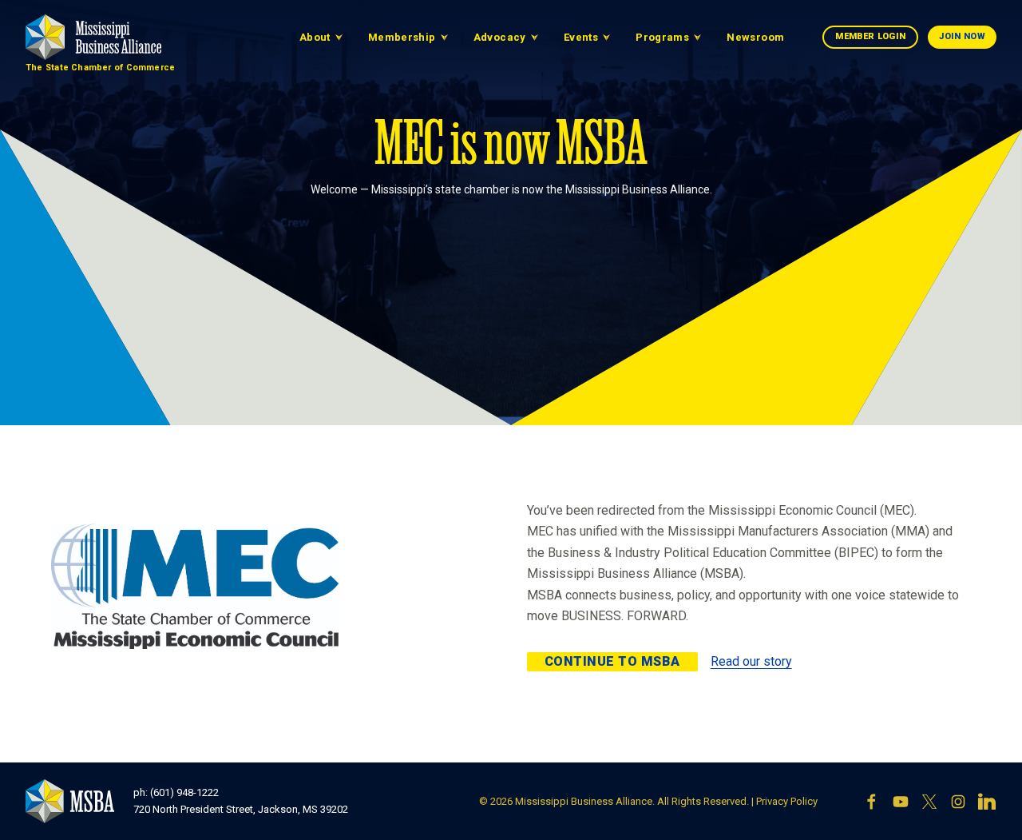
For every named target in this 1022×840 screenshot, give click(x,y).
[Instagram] (958, 801)
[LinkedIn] (986, 801)
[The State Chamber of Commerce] (93, 37)
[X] (929, 801)
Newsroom (755, 37)
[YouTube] (900, 801)
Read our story (751, 661)
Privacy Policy (787, 801)
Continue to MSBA (612, 661)
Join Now (962, 36)
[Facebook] (871, 801)
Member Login (870, 36)
